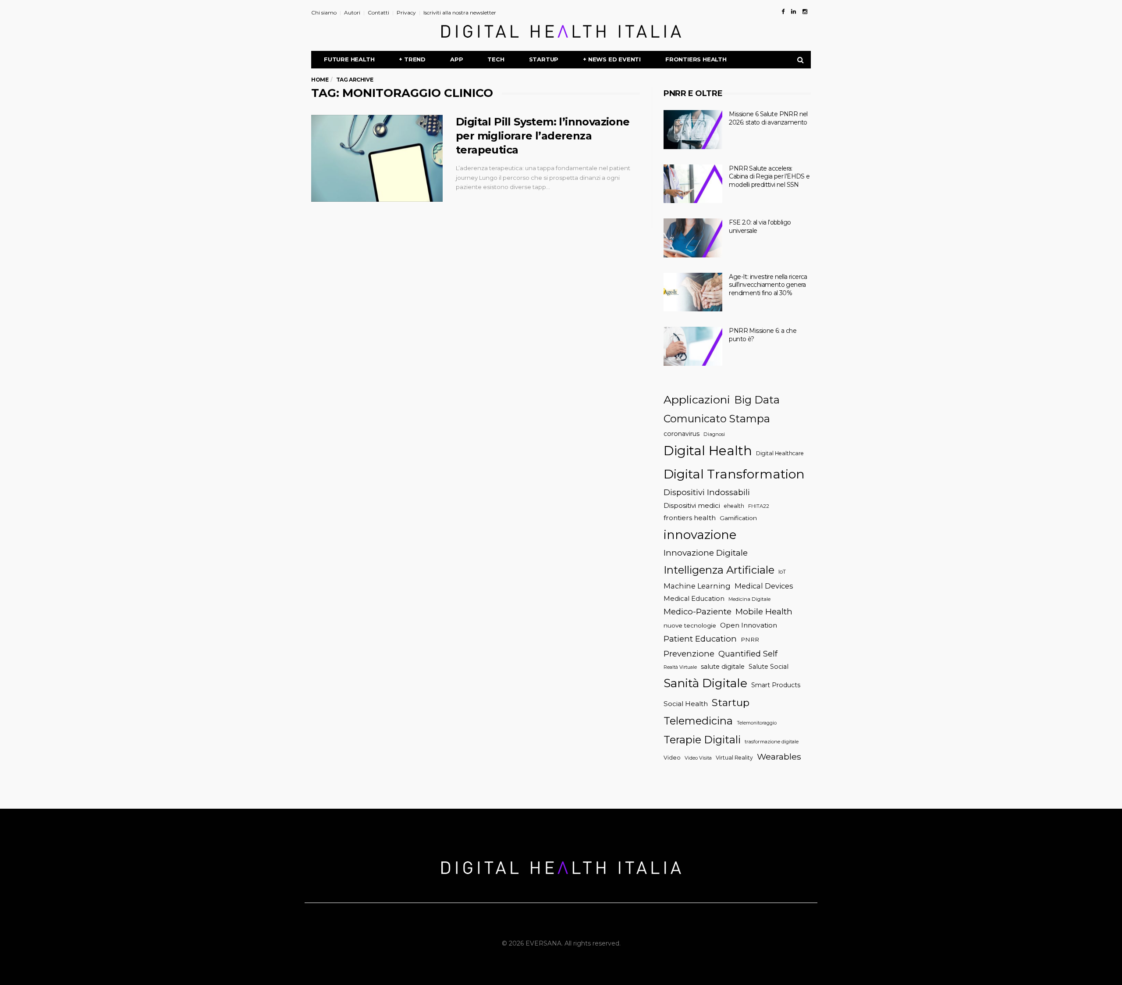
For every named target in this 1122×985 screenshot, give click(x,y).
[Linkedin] (793, 11)
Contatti (378, 12)
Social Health (686, 703)
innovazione (700, 534)
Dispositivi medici (692, 505)
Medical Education (694, 599)
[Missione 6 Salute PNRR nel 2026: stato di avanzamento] (693, 129)
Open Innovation (748, 625)
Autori (352, 12)
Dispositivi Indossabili (707, 492)
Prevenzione (689, 654)
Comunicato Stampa (717, 418)
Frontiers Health (696, 59)
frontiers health (690, 518)
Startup (544, 59)
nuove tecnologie (690, 625)
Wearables (779, 756)
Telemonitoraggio (757, 723)
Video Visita (698, 758)
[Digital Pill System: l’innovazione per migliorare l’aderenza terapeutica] (377, 158)
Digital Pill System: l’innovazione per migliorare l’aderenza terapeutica (543, 135)
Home (319, 79)
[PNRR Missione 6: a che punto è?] (693, 346)
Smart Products (775, 685)
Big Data (757, 399)
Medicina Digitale (749, 599)
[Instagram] (804, 11)
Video (672, 757)
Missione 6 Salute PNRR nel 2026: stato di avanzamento (768, 118)
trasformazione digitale (772, 742)
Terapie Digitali (702, 739)
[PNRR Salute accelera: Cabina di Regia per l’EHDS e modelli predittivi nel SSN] (693, 183)
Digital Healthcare (780, 453)
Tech (495, 59)
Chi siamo (324, 12)
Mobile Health (763, 612)
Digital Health (708, 450)
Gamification (738, 517)
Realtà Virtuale (680, 667)
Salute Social (768, 667)
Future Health (349, 59)
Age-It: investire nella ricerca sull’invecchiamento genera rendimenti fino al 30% (768, 285)
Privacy (406, 12)
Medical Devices (764, 586)
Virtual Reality (734, 757)
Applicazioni (697, 399)
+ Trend (412, 59)
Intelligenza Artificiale (719, 570)
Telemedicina (698, 720)
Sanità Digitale (705, 683)
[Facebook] (783, 11)
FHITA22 (758, 506)
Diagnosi (714, 434)
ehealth (734, 506)
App (456, 59)
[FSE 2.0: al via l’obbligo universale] (693, 237)
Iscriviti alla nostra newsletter (459, 12)
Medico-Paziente (697, 612)
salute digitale (723, 667)
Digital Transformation (734, 474)
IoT (782, 571)
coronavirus (681, 434)
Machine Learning (697, 586)
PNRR (750, 639)
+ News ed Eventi (612, 59)
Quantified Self (748, 654)
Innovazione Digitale (706, 553)
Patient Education (700, 639)
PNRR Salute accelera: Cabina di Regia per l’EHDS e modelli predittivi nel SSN (769, 176)
